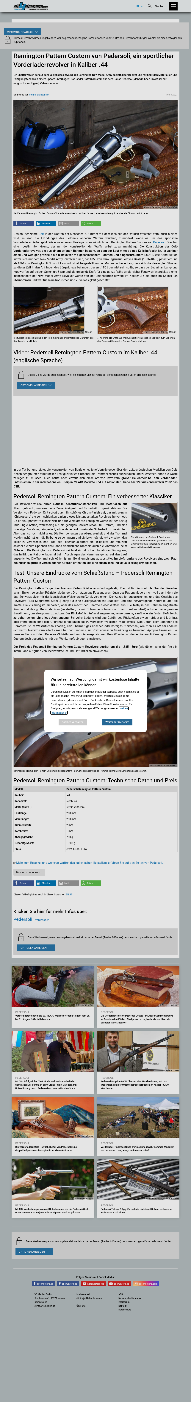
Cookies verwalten (73, 722)
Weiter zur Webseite (117, 722)
